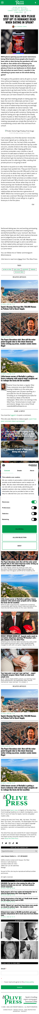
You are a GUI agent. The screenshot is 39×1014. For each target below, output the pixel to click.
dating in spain (7, 269)
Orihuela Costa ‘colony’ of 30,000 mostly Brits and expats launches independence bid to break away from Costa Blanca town (19, 913)
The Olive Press (19, 272)
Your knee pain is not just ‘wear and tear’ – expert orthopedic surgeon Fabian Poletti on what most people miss (18, 675)
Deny (19, 546)
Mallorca (24, 9)
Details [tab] (19, 470)
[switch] (34, 507)
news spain (17, 269)
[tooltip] (2, 843)
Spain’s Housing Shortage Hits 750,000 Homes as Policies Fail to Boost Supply (18, 308)
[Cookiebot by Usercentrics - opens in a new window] (28, 465)
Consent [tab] (7, 470)
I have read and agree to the (19, 982)
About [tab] (32, 470)
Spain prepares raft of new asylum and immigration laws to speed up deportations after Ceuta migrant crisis (19, 892)
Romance (33, 269)
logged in (13, 415)
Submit (19, 987)
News (20, 259)
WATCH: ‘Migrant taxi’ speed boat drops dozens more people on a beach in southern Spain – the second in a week (19, 906)
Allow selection (19, 537)
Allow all (19, 529)
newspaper (25, 269)
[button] (36, 851)
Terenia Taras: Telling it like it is (19, 10)
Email (4, 969)
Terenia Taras (22, 26)
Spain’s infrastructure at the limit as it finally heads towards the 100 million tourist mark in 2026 (19, 899)
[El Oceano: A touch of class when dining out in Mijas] (19, 449)
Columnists (16, 9)
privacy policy (29, 982)
